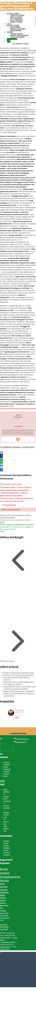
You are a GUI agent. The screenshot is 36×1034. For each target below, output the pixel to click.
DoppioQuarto (5, 947)
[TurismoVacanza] (7, 661)
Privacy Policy (5, 938)
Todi (1, 920)
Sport (2, 913)
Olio (1, 908)
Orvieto (3, 910)
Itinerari (6, 774)
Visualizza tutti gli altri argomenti (4, 927)
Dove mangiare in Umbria (20, 43)
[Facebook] (18, 453)
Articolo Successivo (17, 527)
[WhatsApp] (18, 461)
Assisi (2, 895)
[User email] (18, 439)
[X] (18, 455)
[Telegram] (18, 464)
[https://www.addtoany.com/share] (18, 470)
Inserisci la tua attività (6, 843)
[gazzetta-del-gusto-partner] (7, 751)
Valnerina (4, 892)
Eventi (2, 522)
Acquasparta (5, 918)
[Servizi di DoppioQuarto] (10, 510)
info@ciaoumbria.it (8, 942)
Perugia (4, 880)
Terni (2, 883)
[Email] (18, 467)
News (5, 776)
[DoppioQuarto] (20, 742)
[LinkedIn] (18, 458)
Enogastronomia (9, 505)
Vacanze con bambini (17, 37)
